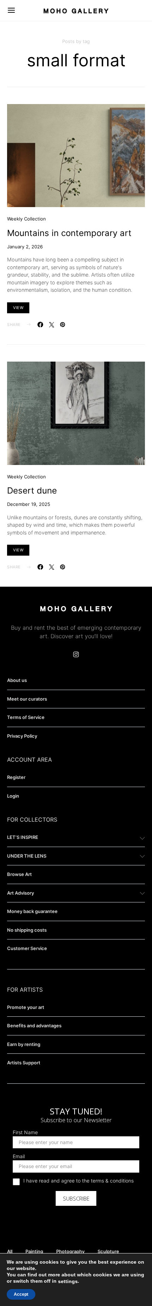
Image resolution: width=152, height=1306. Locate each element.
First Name (25, 1132)
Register (16, 777)
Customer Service (27, 948)
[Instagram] (76, 654)
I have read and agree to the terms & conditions (78, 1180)
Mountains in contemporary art (69, 233)
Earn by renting (23, 1044)
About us (17, 680)
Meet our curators (27, 699)
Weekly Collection (26, 219)
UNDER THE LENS (26, 856)
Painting (34, 1251)
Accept (21, 1294)
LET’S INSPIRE (22, 837)
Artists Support (23, 1062)
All (9, 1251)
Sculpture (108, 1251)
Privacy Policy (22, 736)
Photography (70, 1251)
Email (19, 1156)
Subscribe (76, 1198)
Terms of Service (26, 717)
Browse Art (19, 874)
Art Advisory (20, 893)
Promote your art (25, 1007)
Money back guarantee (32, 911)
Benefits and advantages (34, 1025)
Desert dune (32, 490)
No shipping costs (27, 930)
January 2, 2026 (25, 246)
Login (13, 796)
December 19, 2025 (28, 504)
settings (68, 1281)
